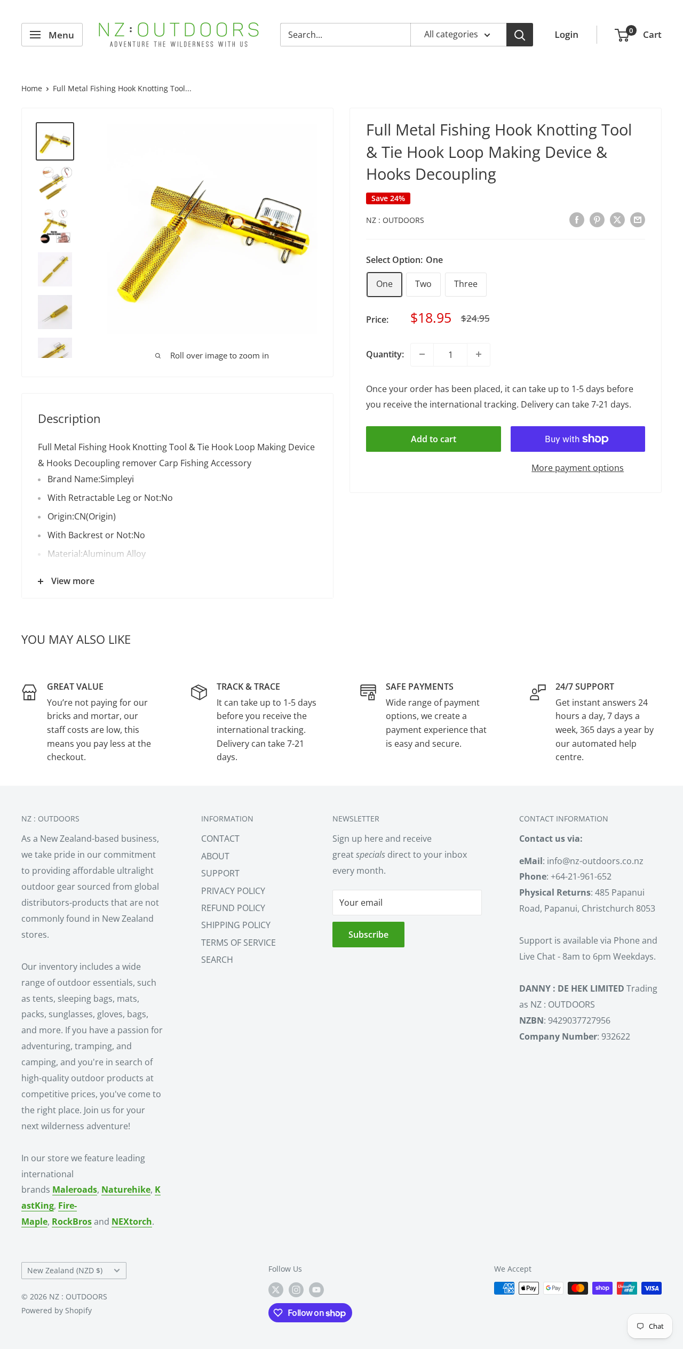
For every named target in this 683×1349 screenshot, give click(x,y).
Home (31, 88)
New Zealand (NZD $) (64, 1270)
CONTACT (220, 838)
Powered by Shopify (56, 1310)
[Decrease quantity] (422, 354)
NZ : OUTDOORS (395, 220)
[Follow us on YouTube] (316, 1289)
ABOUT (215, 856)
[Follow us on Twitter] (275, 1289)
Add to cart (433, 439)
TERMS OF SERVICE (238, 942)
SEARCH (217, 959)
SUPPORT (220, 873)
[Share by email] (637, 219)
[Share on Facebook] (576, 219)
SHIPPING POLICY (236, 925)
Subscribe (368, 934)
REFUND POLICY (233, 908)
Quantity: (385, 354)
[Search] (519, 34)
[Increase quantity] (478, 354)
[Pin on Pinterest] (597, 219)
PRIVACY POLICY (233, 891)
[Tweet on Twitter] (617, 219)
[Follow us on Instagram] (296, 1289)
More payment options (577, 468)
